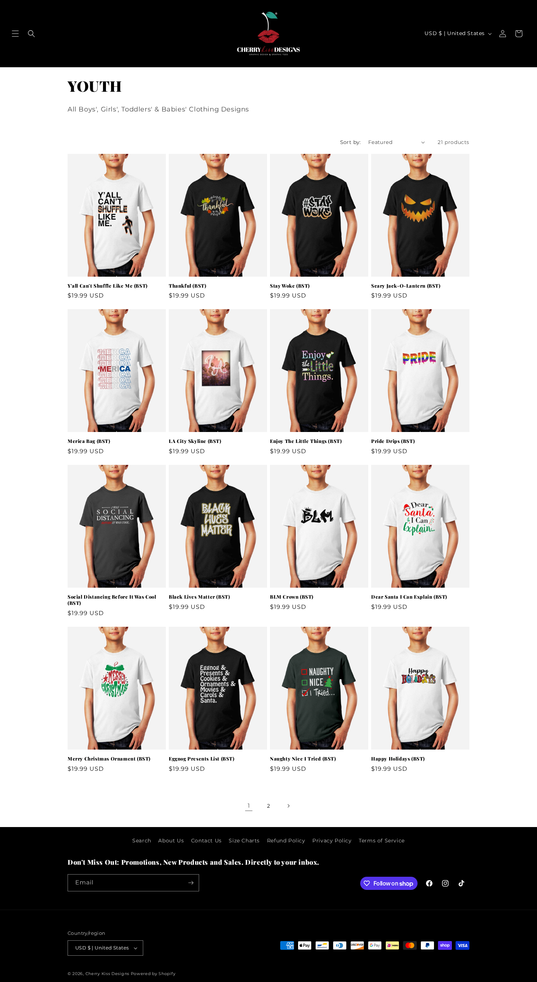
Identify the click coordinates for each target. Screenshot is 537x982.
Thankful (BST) (187, 286)
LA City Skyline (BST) (195, 441)
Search (141, 840)
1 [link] (249, 805)
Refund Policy (286, 840)
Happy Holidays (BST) (398, 759)
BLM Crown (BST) (291, 597)
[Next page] (288, 806)
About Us (171, 840)
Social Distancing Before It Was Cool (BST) (112, 600)
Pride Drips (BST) (393, 441)
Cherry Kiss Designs (107, 973)
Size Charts (244, 840)
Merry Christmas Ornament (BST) (109, 759)
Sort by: (350, 142)
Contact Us (206, 840)
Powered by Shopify (153, 973)
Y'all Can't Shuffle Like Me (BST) (108, 286)
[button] (15, 34)
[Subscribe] (191, 882)
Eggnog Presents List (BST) (202, 759)
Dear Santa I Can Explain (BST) (409, 597)
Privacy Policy (331, 840)
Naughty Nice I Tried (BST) (303, 759)
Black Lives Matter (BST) (199, 597)
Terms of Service (382, 840)
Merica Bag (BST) (89, 441)
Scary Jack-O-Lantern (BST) (406, 286)
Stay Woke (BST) (290, 286)
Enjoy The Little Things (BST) (306, 441)
